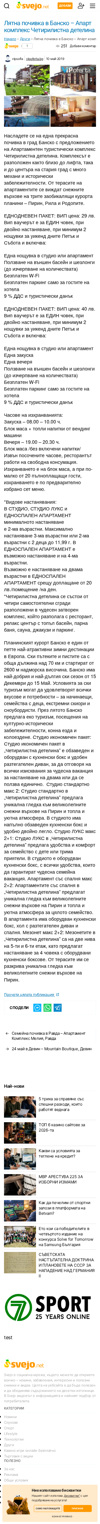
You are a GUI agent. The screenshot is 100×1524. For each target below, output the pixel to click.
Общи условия (16, 1480)
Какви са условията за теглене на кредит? (59, 1153)
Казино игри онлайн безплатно (29, 1450)
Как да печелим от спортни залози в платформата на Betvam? (64, 1208)
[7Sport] (50, 1308)
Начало (10, 39)
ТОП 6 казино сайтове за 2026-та (62, 1127)
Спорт (9, 1428)
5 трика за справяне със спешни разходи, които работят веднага (61, 1104)
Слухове (11, 1422)
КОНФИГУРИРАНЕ (62, 1516)
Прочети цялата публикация (29, 994)
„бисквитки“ (71, 1496)
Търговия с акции (18, 1456)
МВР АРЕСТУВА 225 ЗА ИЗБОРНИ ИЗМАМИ (61, 1179)
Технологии (13, 1439)
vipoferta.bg (34, 59)
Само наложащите (48, 1508)
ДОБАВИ (65, 5)
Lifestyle (11, 1433)
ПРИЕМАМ (77, 1508)
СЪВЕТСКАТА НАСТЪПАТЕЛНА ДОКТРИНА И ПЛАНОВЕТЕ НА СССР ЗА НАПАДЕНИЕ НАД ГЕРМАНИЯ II (67, 1265)
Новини (10, 1417)
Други (25, 39)
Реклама (11, 1474)
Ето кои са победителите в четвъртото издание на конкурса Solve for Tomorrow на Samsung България (66, 1236)
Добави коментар (83, 46)
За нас (9, 1469)
